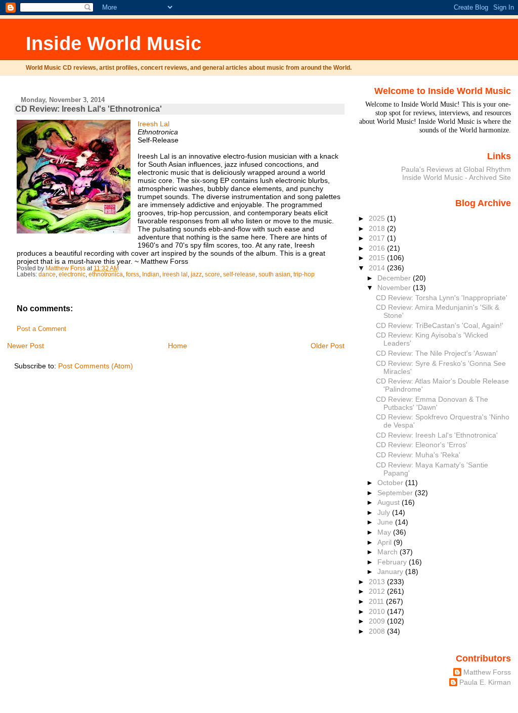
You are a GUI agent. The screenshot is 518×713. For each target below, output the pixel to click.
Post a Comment (41, 328)
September (396, 493)
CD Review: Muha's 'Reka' (418, 455)
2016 (378, 248)
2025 (378, 218)
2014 (378, 268)
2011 (377, 601)
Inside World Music (113, 43)
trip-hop (304, 274)
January (391, 571)
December (395, 278)
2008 (378, 631)
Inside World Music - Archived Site (456, 177)
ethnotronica (106, 274)
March (388, 552)
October (391, 483)
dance (47, 274)
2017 (378, 238)
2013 (378, 582)
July (384, 512)
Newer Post (25, 346)
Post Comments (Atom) (95, 366)
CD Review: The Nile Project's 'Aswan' (437, 353)
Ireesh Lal (153, 124)
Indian (150, 274)
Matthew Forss (487, 672)
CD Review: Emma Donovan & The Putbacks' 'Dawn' (432, 403)
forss (132, 274)
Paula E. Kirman (485, 682)
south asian (274, 274)
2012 (378, 591)
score (212, 274)
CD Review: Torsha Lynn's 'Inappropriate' (441, 298)
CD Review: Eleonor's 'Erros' (421, 445)
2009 (378, 621)
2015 (378, 258)
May (385, 532)
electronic (72, 274)
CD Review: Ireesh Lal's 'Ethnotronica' (437, 435)
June (386, 522)
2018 (378, 228)
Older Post (327, 346)
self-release (239, 274)
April (385, 542)
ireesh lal (175, 274)
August (389, 502)
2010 (378, 611)
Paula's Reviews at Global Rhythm (456, 169)
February (393, 562)
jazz (196, 274)
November (395, 287)
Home (177, 346)
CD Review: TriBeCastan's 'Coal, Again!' (439, 325)
